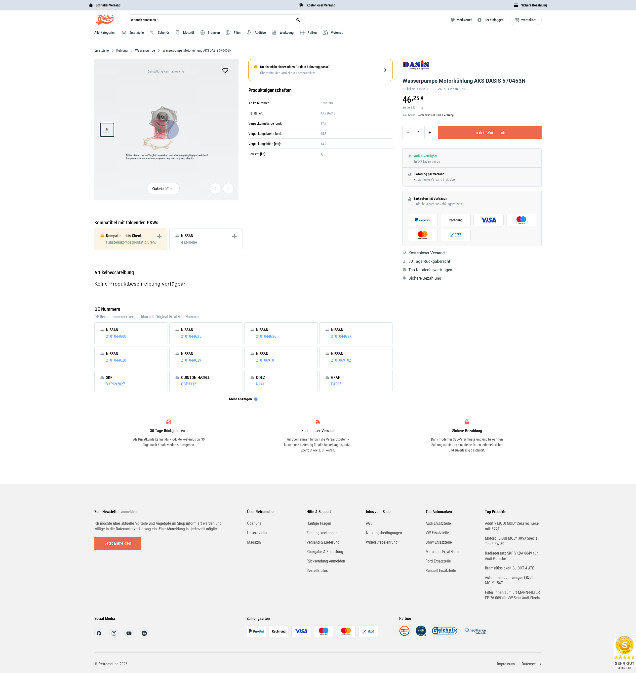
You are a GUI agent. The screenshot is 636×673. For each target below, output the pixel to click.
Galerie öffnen (163, 188)
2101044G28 (116, 360)
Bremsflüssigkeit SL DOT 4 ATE (509, 568)
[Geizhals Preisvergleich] (444, 634)
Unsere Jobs (257, 532)
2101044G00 (116, 336)
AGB (369, 523)
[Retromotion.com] (105, 21)
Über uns (254, 523)
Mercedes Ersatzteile (442, 551)
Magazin (254, 542)
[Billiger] (404, 634)
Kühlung (122, 50)
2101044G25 (191, 336)
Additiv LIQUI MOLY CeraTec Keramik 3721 (512, 526)
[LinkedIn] (144, 636)
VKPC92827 (115, 384)
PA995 (336, 384)
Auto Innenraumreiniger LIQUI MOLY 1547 (509, 580)
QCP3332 (188, 384)
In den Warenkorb (490, 132)
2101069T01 (266, 360)
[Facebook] (98, 636)
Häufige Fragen (319, 523)
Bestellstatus (317, 570)
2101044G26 (266, 336)
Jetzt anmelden (117, 543)
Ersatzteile (102, 50)
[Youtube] (129, 636)
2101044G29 (191, 360)
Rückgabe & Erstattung (325, 551)
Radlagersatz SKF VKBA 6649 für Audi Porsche (511, 556)
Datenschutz (532, 664)
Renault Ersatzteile (441, 570)
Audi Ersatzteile (438, 523)
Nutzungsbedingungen (384, 532)
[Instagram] (114, 636)
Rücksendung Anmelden (326, 561)
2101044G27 (341, 336)
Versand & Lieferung (323, 542)
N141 (260, 384)
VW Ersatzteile (437, 532)
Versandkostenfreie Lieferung (436, 115)
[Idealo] (421, 634)
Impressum (506, 664)
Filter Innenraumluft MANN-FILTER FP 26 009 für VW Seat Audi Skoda (512, 595)
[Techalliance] (475, 634)
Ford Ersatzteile (438, 561)
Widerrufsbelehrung (382, 542)
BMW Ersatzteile (439, 542)
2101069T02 (341, 360)
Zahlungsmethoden (322, 532)
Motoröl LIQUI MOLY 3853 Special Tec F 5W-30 (512, 541)
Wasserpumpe (145, 50)
